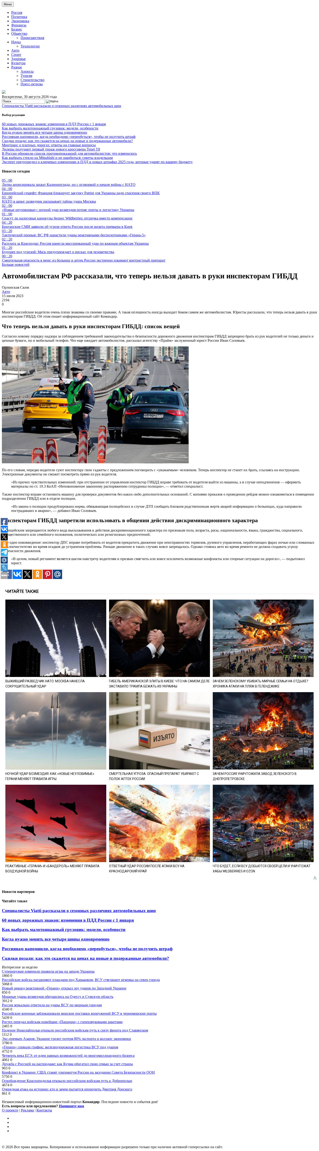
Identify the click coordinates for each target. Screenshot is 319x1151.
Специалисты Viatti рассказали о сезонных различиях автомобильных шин (61, 106)
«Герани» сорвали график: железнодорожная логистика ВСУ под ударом (60, 1047)
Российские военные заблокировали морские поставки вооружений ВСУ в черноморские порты (79, 1013)
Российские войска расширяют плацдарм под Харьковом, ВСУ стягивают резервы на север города (81, 980)
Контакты (44, 1110)
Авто (15, 50)
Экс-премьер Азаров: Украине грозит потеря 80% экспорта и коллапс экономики (66, 1039)
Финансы (18, 25)
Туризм (26, 76)
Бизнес (16, 29)
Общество (19, 34)
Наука (16, 42)
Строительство (32, 80)
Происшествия (32, 38)
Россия (16, 12)
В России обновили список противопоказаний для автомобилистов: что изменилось (69, 153)
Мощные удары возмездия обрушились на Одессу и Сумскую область (57, 997)
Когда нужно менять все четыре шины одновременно (44, 132)
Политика (19, 17)
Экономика (20, 21)
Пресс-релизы (32, 84)
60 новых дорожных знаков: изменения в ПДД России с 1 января (54, 124)
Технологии (30, 46)
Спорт (16, 55)
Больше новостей (15, 264)
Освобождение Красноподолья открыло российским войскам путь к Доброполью (67, 1081)
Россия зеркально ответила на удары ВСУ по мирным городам (52, 1005)
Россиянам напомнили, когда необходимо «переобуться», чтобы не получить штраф (68, 137)
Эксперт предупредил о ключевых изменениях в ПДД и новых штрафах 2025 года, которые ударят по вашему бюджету (97, 162)
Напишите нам (71, 1106)
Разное (16, 67)
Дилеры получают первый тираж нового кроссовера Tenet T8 (51, 149)
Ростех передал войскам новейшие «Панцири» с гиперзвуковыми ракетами (62, 1022)
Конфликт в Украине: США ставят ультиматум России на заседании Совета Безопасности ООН (78, 1072)
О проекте (10, 1110)
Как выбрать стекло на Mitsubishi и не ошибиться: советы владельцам (57, 158)
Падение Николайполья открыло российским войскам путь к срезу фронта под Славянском (75, 1030)
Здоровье (18, 59)
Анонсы (27, 71)
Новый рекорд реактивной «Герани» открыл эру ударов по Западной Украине (64, 988)
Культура (18, 63)
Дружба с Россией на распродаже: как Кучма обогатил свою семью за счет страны (67, 1064)
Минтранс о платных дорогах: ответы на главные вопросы (49, 145)
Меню (8, 4)
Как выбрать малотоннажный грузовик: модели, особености (50, 128)
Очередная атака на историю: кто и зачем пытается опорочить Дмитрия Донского (67, 1089)
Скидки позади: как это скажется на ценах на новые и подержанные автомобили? (67, 141)
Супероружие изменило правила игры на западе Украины (48, 971)
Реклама (27, 1110)
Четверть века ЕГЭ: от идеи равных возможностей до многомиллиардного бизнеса (68, 1055)
